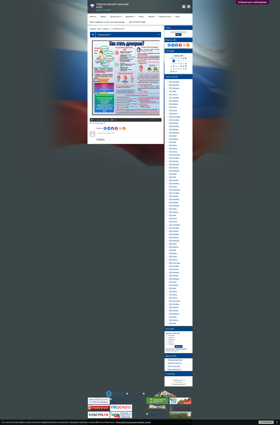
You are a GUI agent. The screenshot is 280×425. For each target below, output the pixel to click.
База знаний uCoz (174, 369)
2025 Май (172, 323)
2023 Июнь (173, 253)
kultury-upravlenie (104, 120)
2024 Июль (173, 294)
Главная (93, 29)
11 (181, 63)
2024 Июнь (173, 291)
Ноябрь (105, 29)
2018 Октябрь (174, 120)
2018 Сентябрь (174, 117)
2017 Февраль (174, 88)
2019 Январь (173, 129)
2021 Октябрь (174, 193)
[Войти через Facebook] (112, 128)
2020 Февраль (174, 171)
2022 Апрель (173, 212)
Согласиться (266, 422)
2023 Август (173, 259)
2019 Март (173, 136)
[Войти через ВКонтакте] (108, 128)
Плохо (170, 342)
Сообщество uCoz (175, 363)
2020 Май (172, 177)
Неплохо (171, 340)
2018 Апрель (173, 104)
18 (181, 66)
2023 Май (172, 250)
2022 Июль (173, 218)
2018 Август (173, 113)
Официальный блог (175, 360)
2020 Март (173, 174)
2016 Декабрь (174, 85)
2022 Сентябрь (174, 225)
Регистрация (184, 6)
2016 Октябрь (174, 82)
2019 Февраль (174, 132)
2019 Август (173, 151)
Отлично (171, 335)
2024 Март (173, 282)
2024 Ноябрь (173, 307)
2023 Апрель (173, 247)
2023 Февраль (174, 240)
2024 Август (173, 298)
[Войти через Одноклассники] (124, 128)
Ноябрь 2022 (178, 56)
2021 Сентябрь (174, 190)
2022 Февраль (174, 205)
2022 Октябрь (174, 228)
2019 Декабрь (174, 164)
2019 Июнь (173, 145)
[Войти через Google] (120, 128)
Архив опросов (181, 349)
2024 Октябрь (174, 304)
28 (171, 71)
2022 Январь (173, 202)
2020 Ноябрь (173, 180)
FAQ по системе (174, 366)
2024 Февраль (174, 279)
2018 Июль (173, 110)
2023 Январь (173, 237)
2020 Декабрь (174, 183)
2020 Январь (173, 167)
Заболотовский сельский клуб (112, 6)
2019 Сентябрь (174, 155)
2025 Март (173, 317)
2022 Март (173, 209)
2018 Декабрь (174, 126)
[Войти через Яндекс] (116, 128)
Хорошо (171, 337)
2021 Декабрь (174, 199)
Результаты (170, 349)
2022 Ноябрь (173, 231)
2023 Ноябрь (173, 269)
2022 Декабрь (174, 234)
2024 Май (172, 288)
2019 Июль (173, 148)
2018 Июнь (173, 107)
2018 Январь (173, 101)
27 (186, 69)
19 (183, 66)
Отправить (100, 139)
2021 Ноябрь (173, 196)
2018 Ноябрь (173, 123)
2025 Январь (173, 310)
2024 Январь (173, 275)
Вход (188, 6)
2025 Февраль (174, 314)
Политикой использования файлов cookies (133, 422)
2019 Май (172, 142)
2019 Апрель (173, 139)
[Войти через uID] (105, 128)
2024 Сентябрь (174, 301)
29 (173, 71)
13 (186, 63)
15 (173, 66)
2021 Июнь (173, 186)
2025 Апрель (173, 320)
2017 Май (172, 91)
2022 (99, 29)
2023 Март (173, 244)
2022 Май (172, 215)
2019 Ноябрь (173, 161)
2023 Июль (173, 256)
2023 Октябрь (174, 266)
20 (186, 66)
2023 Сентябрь (174, 263)
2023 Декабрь (174, 272)
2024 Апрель (173, 285)
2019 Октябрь (174, 158)
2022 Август (173, 221)
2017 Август (173, 94)
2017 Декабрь (174, 97)
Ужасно (171, 344)
